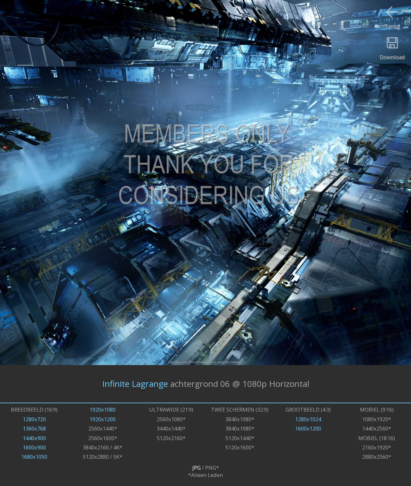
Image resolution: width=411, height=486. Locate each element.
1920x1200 (103, 419)
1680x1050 (34, 456)
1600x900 (34, 447)
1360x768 (34, 428)
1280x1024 (308, 419)
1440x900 (34, 438)
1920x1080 (103, 409)
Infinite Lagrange (135, 383)
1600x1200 (308, 428)
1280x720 (34, 419)
